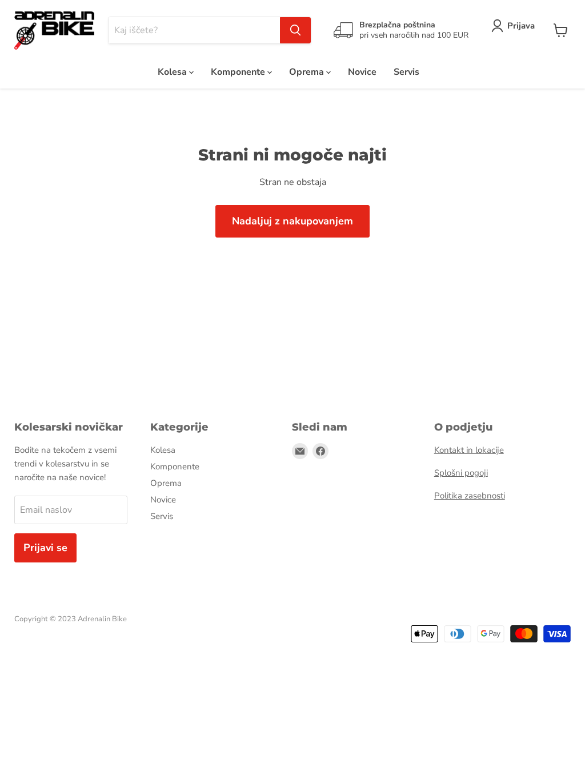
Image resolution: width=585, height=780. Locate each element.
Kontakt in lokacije (469, 450)
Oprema (307, 72)
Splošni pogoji (461, 473)
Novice (362, 72)
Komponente (239, 72)
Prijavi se (45, 547)
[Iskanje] (295, 30)
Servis (406, 72)
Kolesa (173, 72)
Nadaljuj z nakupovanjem (292, 221)
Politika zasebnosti (469, 495)
